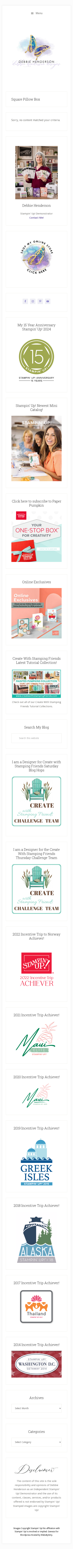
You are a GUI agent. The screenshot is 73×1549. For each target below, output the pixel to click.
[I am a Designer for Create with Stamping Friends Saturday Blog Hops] (36, 801)
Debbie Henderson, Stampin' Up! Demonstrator (36, 52)
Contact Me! (36, 217)
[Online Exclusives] (36, 637)
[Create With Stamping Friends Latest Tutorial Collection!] (36, 698)
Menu (39, 13)
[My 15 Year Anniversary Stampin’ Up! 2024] (36, 384)
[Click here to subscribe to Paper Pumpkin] (36, 561)
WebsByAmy (46, 1535)
